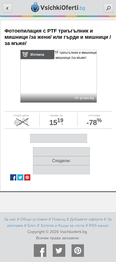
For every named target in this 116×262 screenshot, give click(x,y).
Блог (32, 225)
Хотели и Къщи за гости (62, 225)
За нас (10, 219)
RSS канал (99, 225)
